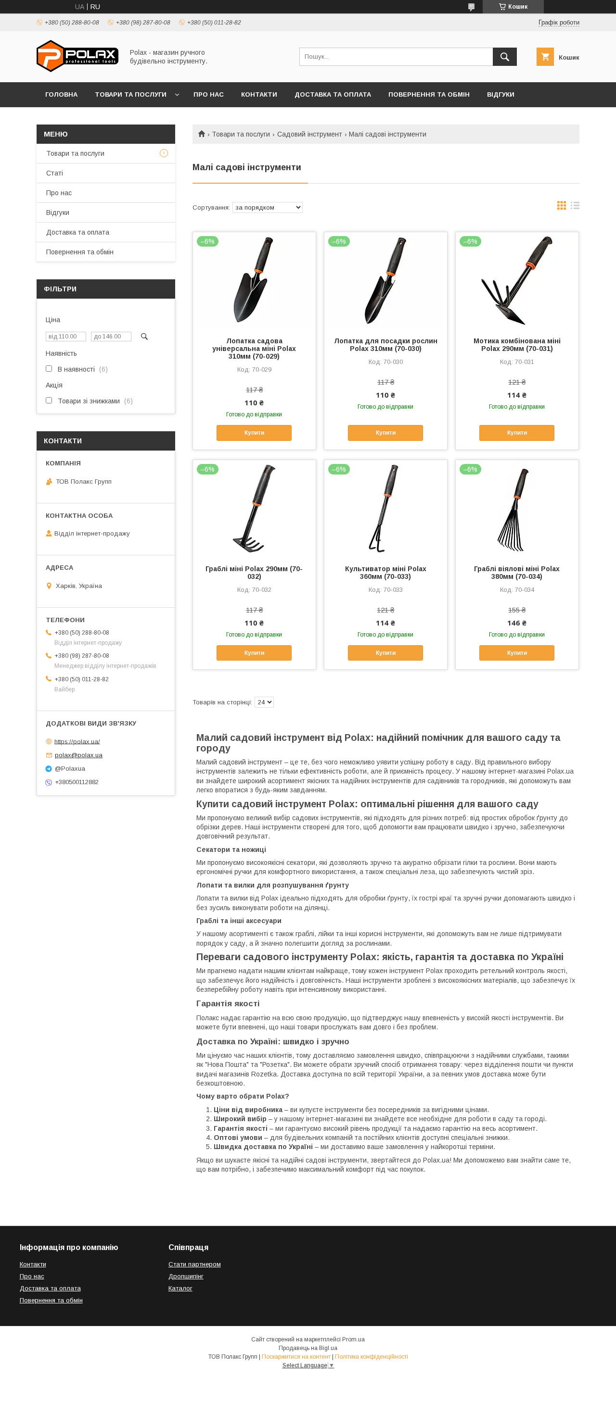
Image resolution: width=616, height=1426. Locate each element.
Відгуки (500, 94)
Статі (54, 173)
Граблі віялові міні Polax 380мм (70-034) (517, 572)
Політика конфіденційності (371, 1356)
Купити (254, 432)
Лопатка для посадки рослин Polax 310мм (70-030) (385, 344)
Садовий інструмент (309, 134)
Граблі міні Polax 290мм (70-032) (254, 572)
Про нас (208, 94)
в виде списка (575, 207)
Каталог (180, 1288)
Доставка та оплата (333, 94)
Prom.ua (353, 1339)
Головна (61, 94)
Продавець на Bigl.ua (308, 1348)
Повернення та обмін (429, 94)
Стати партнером (194, 1264)
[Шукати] (505, 57)
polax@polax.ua (79, 755)
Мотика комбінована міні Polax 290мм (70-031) (517, 344)
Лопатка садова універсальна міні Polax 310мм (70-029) (254, 348)
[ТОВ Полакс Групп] (77, 70)
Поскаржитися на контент (296, 1356)
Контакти (259, 94)
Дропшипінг (186, 1276)
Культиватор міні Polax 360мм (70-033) (385, 572)
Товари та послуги (131, 94)
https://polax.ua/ (77, 741)
